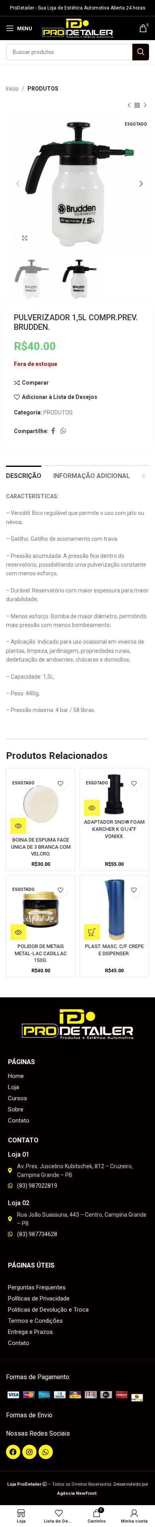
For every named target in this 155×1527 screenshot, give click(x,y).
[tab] (23, 475)
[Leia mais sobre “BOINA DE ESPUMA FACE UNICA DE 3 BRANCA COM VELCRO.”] (18, 826)
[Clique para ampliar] (25, 238)
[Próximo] (145, 106)
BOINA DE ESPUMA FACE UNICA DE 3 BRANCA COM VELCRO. (41, 847)
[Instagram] (29, 1452)
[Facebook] (13, 1452)
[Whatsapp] (46, 1452)
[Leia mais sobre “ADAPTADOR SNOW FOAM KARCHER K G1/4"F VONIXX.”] (92, 808)
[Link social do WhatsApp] (63, 431)
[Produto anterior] (129, 106)
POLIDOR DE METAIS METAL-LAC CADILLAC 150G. (41, 953)
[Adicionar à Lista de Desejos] (60, 784)
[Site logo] (77, 28)
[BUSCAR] (140, 52)
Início (12, 88)
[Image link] (77, 1396)
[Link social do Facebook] (53, 431)
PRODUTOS (42, 88)
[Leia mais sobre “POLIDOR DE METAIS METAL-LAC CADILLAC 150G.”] (18, 932)
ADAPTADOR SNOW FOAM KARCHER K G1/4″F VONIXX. (114, 829)
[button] (92, 932)
